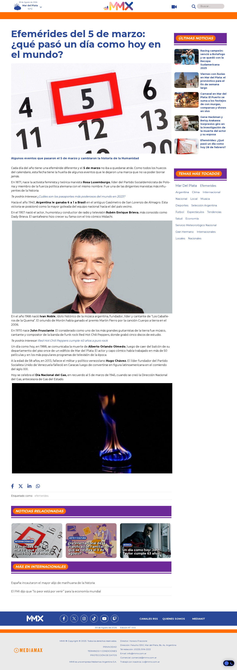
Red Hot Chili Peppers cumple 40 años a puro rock (73, 340)
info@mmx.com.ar (136, 653)
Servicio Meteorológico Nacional (196, 225)
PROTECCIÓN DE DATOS (103, 655)
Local (193, 198)
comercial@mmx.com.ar (144, 657)
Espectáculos (195, 212)
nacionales (194, 238)
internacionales (206, 231)
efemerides (41, 495)
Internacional (211, 192)
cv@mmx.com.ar (151, 661)
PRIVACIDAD (110, 647)
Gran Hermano (185, 231)
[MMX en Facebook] (64, 619)
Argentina (182, 192)
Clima (196, 192)
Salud (179, 218)
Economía (192, 218)
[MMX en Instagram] (84, 619)
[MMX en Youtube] (104, 619)
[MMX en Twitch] (114, 619)
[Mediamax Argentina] (28, 650)
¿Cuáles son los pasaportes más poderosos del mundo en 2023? (81, 196)
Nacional (181, 198)
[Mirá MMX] (173, 7)
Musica (205, 198)
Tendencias (214, 212)
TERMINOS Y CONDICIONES (102, 651)
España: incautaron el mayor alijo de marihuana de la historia (53, 583)
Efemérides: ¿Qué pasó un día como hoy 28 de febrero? (213, 144)
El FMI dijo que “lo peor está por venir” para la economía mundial (56, 591)
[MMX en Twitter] (74, 618)
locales (180, 238)
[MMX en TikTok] (94, 618)
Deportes (182, 205)
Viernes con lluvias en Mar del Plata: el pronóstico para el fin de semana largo (213, 80)
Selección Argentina (204, 205)
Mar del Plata (186, 186)
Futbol (180, 212)
